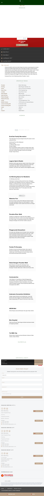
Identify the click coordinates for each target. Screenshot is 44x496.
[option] (22, 23)
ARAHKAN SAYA (39, 433)
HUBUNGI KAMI (11, 494)
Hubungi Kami (39, 420)
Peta (33, 494)
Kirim (22, 397)
